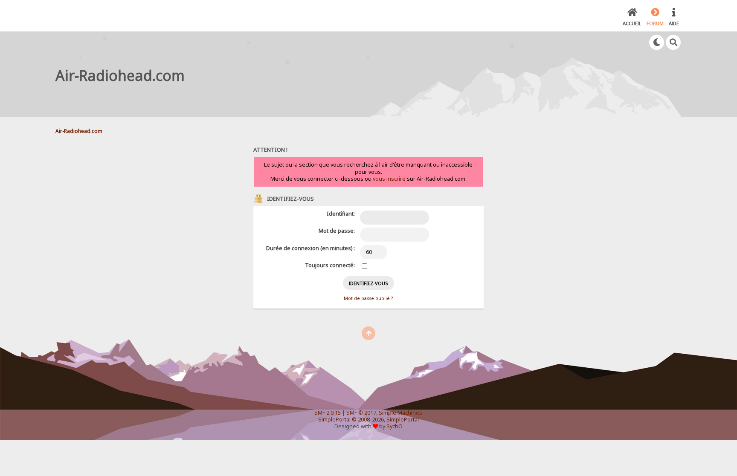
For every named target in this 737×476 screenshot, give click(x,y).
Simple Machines (400, 412)
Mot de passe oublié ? (368, 298)
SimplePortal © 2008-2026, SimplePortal (368, 419)
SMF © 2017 (361, 412)
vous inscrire (389, 178)
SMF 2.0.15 (327, 412)
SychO (394, 426)
